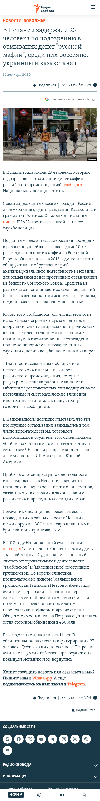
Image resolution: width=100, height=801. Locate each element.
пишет (9, 222)
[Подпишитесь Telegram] (52, 739)
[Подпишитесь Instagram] (63, 739)
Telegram (76, 684)
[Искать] (84, 795)
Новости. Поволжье (24, 21)
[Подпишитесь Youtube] (41, 739)
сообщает (73, 185)
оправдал (12, 549)
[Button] (44, 85)
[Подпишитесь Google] (7, 739)
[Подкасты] (86, 739)
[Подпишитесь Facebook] (18, 739)
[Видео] (62, 795)
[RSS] (75, 739)
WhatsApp (42, 678)
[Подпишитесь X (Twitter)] (30, 739)
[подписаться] (7, 750)
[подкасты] (39, 795)
